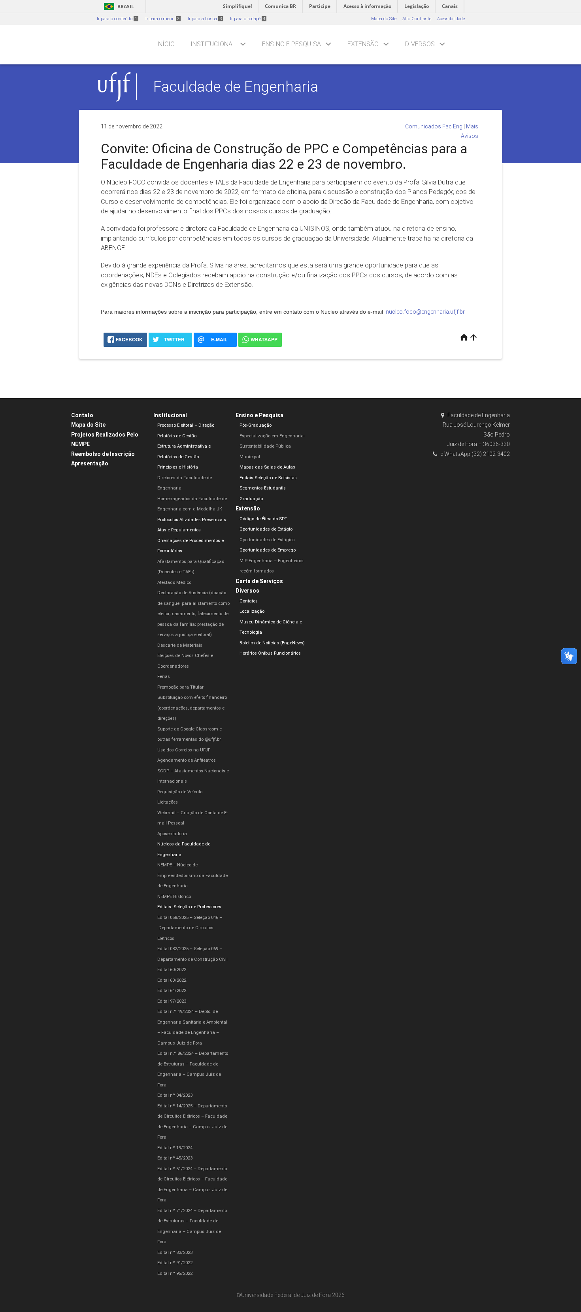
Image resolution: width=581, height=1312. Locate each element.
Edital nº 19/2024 (174, 1147)
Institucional (213, 44)
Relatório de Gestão (176, 436)
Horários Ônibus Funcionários (270, 653)
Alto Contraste (416, 18)
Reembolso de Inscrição (103, 454)
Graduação (251, 498)
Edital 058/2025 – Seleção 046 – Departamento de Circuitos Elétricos (189, 928)
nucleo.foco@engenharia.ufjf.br (425, 312)
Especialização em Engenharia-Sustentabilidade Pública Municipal (272, 446)
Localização (252, 611)
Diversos (420, 44)
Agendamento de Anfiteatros (186, 760)
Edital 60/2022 (171, 969)
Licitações (167, 802)
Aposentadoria (172, 833)
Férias (163, 676)
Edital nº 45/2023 (174, 1158)
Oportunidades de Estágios (267, 539)
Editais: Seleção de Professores (189, 906)
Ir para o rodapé (247, 18)
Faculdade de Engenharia (235, 86)
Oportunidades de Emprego (268, 550)
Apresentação (89, 463)
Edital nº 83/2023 (174, 1252)
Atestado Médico (174, 582)
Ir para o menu (162, 18)
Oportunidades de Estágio (266, 529)
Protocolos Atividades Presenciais (191, 519)
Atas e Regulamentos (179, 530)
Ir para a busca (205, 18)
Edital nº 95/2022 (174, 1273)
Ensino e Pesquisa (291, 44)
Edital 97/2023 (171, 1001)
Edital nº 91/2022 (174, 1262)
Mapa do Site (383, 18)
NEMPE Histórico (174, 896)
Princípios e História (177, 467)
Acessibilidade (451, 18)
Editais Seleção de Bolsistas (268, 477)
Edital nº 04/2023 (174, 1095)
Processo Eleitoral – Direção (185, 425)
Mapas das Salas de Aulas (267, 467)
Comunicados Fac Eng (433, 126)
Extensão (363, 44)
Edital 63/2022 (171, 980)
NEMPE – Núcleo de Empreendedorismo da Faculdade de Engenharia (192, 875)
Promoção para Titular (180, 687)
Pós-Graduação (256, 425)
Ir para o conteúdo (117, 18)
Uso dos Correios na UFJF (183, 750)
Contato (82, 415)
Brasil (117, 6)
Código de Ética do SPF (263, 518)
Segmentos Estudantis (263, 488)
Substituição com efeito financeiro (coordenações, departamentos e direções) (192, 708)
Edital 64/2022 (171, 990)
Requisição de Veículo (179, 791)
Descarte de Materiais (179, 645)
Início (165, 44)
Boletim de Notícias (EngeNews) (272, 643)
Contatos (249, 601)
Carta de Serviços (259, 581)
